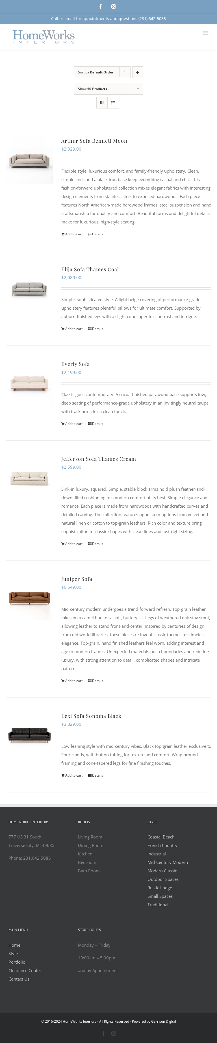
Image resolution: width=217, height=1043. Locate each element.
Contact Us (18, 979)
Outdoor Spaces (163, 879)
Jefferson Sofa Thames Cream (98, 458)
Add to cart (74, 234)
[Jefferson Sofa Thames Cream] (29, 478)
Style (13, 953)
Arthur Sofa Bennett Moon (94, 140)
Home (14, 945)
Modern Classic (162, 870)
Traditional (157, 904)
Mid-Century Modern (167, 862)
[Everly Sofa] (29, 383)
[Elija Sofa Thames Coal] (29, 288)
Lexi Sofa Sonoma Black (91, 715)
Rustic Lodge (159, 887)
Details (97, 234)
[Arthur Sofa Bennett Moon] (29, 160)
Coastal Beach (161, 837)
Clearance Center (24, 970)
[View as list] (113, 102)
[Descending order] (137, 72)
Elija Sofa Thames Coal (90, 269)
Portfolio (16, 962)
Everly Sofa (75, 363)
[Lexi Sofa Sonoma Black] (29, 735)
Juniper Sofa (76, 578)
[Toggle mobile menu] (206, 33)
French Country (162, 845)
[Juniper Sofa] (29, 598)
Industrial (156, 854)
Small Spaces (160, 896)
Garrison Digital (163, 1021)
